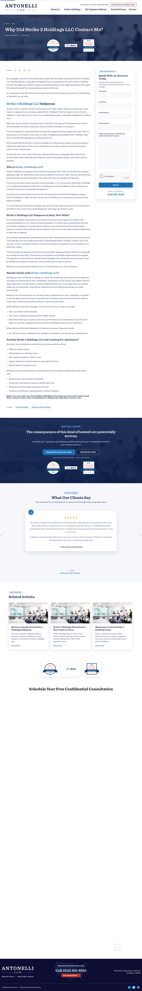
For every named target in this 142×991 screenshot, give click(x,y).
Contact (132, 9)
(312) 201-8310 (102, 5)
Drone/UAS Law (118, 9)
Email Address (104, 112)
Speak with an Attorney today (123, 5)
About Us (55, 9)
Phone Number (104, 123)
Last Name (102, 102)
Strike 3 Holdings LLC (23, 103)
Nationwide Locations (25, 976)
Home (7, 23)
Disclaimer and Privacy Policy (30, 987)
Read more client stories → (71, 573)
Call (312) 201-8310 (88, 452)
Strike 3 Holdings (72, 9)
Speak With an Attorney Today (59, 452)
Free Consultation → (71, 975)
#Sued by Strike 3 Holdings (41, 407)
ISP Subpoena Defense (96, 9)
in (24, 70)
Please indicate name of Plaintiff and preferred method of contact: (112, 135)
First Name (102, 91)
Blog (13, 23)
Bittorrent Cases (8, 976)
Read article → (16, 646)
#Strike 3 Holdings (22, 407)
